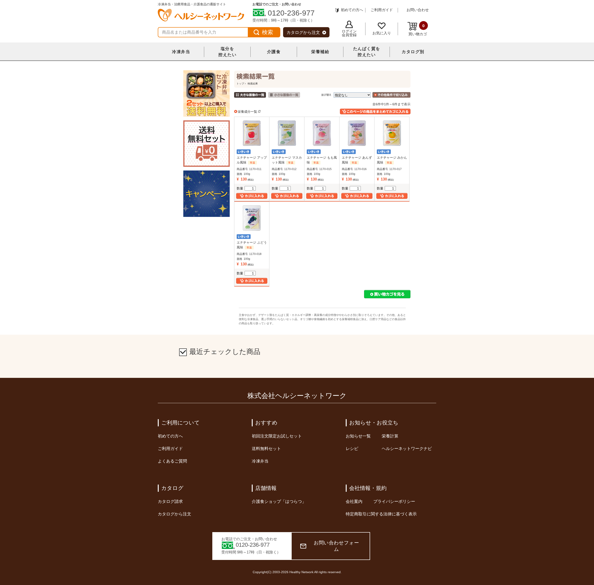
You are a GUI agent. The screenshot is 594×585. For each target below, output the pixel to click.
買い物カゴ (417, 29)
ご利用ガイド (382, 10)
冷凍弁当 (181, 51)
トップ (240, 83)
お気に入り (381, 33)
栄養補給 (320, 51)
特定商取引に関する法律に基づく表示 (381, 514)
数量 (240, 188)
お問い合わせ (418, 10)
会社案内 (354, 501)
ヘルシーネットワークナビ (407, 448)
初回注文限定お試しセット (277, 436)
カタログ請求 (170, 501)
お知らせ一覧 (358, 436)
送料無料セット (266, 448)
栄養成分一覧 (247, 111)
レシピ (352, 448)
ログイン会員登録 (349, 33)
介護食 (274, 51)
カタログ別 (413, 51)
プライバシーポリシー (394, 501)
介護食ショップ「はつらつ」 (279, 501)
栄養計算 (390, 436)
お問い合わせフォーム (336, 546)
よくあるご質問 (172, 461)
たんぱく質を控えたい (366, 51)
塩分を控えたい (227, 51)
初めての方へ (352, 10)
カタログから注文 (303, 32)
